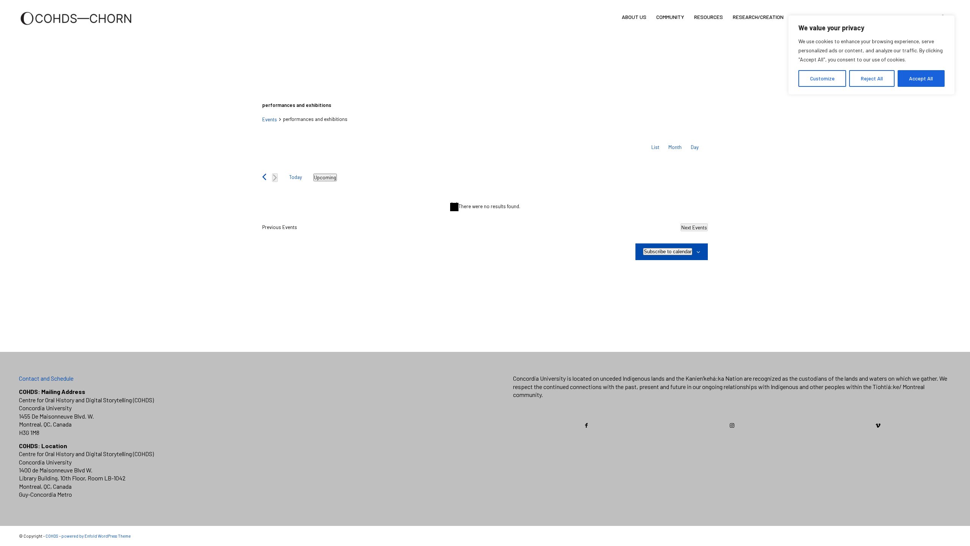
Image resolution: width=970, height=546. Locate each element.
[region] (871, 55)
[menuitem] (634, 17)
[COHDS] (76, 28)
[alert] (485, 206)
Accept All (921, 78)
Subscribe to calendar (668, 251)
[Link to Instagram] (732, 425)
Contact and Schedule (46, 378)
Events (269, 119)
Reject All (872, 78)
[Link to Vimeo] (878, 425)
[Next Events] (275, 177)
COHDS (51, 535)
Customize (822, 78)
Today (295, 177)
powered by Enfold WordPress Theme (96, 535)
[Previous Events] (264, 176)
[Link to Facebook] (586, 425)
